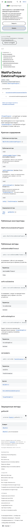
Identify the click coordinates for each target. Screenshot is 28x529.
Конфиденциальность (7, 520)
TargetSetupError (7, 124)
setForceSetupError (8, 185)
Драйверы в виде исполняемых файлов (10, 466)
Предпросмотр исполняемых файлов (10, 462)
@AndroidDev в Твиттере (7, 477)
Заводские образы (5, 464)
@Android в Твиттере (6, 475)
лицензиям (12, 442)
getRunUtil (11, 212)
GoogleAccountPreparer (8, 104)
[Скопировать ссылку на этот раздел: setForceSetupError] (16, 316)
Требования (4, 457)
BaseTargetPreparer (13, 83)
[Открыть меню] (2, 2)
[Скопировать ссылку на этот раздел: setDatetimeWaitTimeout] (20, 249)
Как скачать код (5, 459)
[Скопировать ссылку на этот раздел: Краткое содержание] (22, 133)
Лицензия (17, 518)
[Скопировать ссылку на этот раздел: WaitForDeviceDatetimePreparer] (2, 230)
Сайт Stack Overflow (6, 507)
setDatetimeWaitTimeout (10, 155)
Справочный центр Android (8, 496)
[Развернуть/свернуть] (10, 52)
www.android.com (5, 503)
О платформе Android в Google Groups (10, 484)
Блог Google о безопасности (8, 482)
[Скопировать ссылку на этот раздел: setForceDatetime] (15, 282)
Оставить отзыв (19, 520)
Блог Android (4, 480)
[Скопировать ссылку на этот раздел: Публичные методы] (20, 244)
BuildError (6, 384)
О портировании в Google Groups (9, 489)
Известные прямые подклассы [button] (10, 103)
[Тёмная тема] (26, 234)
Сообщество (17, 515)
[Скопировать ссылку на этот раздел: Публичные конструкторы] (2, 223)
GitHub (3, 469)
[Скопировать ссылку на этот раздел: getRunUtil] (10, 411)
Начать (14, 28)
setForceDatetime (8, 170)
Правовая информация (8, 518)
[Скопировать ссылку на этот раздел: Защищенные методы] (22, 407)
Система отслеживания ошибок (9, 510)
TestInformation (12, 201)
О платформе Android (6, 515)
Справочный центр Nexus (7, 500)
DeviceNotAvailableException (11, 391)
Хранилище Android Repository (8, 454)
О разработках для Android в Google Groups (12, 487)
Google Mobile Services (6, 505)
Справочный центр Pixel (7, 498)
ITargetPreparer (6, 116)
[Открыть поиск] (17, 2)
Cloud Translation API (7, 40)
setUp (4, 201)
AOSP (2, 48)
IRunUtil (3, 212)
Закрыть (14, 23)
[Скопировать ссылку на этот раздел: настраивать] (11, 353)
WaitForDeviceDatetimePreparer (12, 141)
